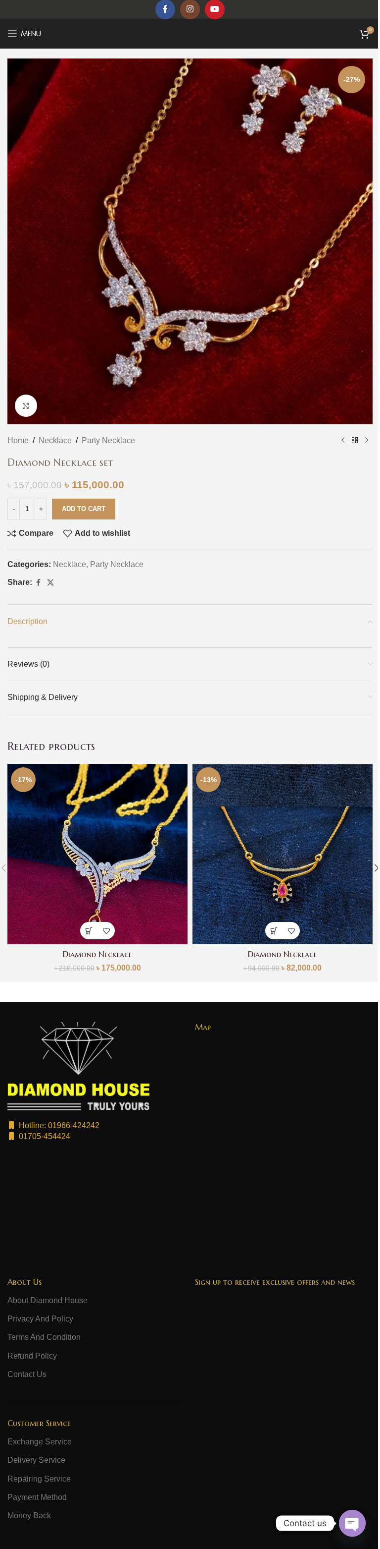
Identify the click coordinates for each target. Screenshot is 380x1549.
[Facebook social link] (38, 582)
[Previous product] (343, 441)
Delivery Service (36, 1460)
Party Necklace (108, 440)
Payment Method (37, 1497)
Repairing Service (39, 1479)
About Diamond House (47, 1300)
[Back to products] (355, 441)
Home (18, 440)
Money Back (29, 1515)
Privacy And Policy (40, 1319)
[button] (88, 930)
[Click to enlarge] (26, 406)
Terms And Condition (44, 1337)
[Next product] (367, 441)
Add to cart (83, 509)
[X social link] (50, 582)
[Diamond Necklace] (97, 854)
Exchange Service (39, 1441)
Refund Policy (32, 1356)
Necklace (55, 440)
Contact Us (27, 1374)
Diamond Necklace (97, 954)
